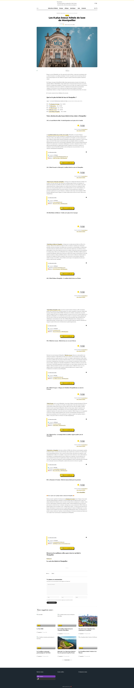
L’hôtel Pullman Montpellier (54, 111)
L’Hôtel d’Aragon (53, 107)
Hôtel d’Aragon (50, 403)
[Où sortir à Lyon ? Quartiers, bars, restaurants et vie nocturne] (88, 620)
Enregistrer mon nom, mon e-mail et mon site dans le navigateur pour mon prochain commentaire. (60, 599)
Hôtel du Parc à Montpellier (52, 450)
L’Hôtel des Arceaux (53, 109)
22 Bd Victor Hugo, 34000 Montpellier (60, 158)
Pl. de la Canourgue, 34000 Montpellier (60, 269)
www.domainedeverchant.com (58, 542)
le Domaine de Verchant (70, 499)
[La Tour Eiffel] (46, 620)
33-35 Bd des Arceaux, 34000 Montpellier (60, 378)
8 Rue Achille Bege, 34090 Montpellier (60, 470)
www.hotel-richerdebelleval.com (59, 267)
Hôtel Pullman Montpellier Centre (54, 309)
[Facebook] (95, 3)
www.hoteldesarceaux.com (58, 377)
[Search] (96, 8)
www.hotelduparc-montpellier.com (59, 469)
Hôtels (53, 573)
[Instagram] (96, 3)
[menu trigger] (38, 8)
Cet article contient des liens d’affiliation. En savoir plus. (58, 93)
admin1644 (40, 632)
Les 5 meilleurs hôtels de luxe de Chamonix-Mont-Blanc (65, 629)
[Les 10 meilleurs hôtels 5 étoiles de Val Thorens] (88, 642)
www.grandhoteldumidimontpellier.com (60, 156)
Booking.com (49, 558)
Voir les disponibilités (81, 492)
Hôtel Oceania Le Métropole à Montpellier (55, 181)
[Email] (63, 24)
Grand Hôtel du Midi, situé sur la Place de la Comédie (58, 134)
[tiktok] (46, 679)
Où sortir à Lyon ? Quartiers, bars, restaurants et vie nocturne (87, 629)
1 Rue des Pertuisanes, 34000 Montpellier (60, 331)
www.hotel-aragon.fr (57, 423)
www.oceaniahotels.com (57, 202)
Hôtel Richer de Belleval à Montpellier (54, 244)
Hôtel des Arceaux (68, 355)
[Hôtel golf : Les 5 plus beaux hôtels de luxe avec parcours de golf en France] (67, 642)
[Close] (86, 197)
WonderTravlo (59, 1)
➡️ (67, 475)
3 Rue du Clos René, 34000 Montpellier (60, 203)
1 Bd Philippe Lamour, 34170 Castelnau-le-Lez (61, 543)
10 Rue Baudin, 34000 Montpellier (59, 425)
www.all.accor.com (56, 330)
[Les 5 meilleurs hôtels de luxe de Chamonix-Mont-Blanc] (67, 620)
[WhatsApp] (62, 24)
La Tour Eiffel (40, 629)
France (67, 15)
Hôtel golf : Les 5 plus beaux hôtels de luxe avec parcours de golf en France (66, 652)
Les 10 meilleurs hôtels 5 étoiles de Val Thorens (87, 652)
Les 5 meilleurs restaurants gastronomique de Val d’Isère (44, 652)
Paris (39, 625)
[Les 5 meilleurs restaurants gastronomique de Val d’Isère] (46, 642)
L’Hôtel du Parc (53, 106)
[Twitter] (61, 24)
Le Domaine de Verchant (54, 104)
